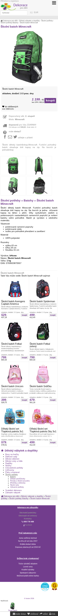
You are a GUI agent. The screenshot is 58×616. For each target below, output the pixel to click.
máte (15, 131)
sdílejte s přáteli (25, 137)
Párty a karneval (12, 472)
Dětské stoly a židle (13, 461)
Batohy (13, 477)
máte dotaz (20, 614)
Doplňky (8, 463)
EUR (36, 12)
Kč (31, 12)
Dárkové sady (11, 457)
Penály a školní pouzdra (20, 481)
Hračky (8, 465)
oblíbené (34, 614)
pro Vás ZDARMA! (23, 126)
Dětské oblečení (12, 459)
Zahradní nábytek (12, 492)
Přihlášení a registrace (10, 1)
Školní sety (14, 485)
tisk (53, 614)
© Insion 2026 (29, 598)
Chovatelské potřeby (14, 468)
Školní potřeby (11, 474)
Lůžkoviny (9, 470)
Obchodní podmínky (27, 513)
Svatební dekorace (13, 490)
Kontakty (28, 519)
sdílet (45, 614)
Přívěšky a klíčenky (17, 483)
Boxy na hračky (12, 454)
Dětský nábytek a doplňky (21, 450)
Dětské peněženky (17, 479)
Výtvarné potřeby (17, 487)
